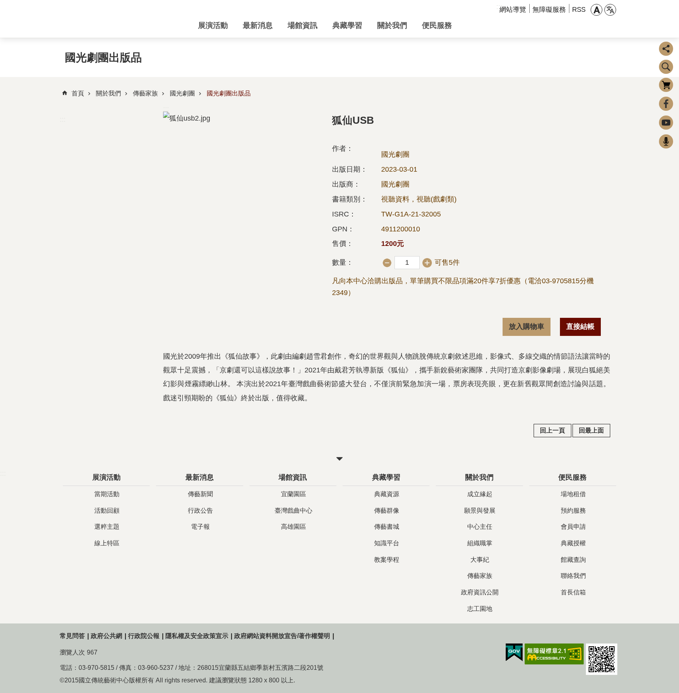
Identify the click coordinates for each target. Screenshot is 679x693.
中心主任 (479, 526)
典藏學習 (347, 25)
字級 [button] (596, 10)
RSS (578, 9)
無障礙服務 (549, 9)
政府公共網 (106, 635)
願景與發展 (479, 510)
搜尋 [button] (666, 67)
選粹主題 (106, 526)
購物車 (666, 85)
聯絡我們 (573, 575)
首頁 (78, 93)
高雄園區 (293, 526)
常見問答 (72, 635)
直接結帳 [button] (580, 326)
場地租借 (573, 494)
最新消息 (258, 25)
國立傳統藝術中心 (122, 19)
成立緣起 (479, 494)
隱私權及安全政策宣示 (196, 635)
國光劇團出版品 (229, 93)
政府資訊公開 (480, 592)
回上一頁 (552, 430)
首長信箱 (573, 592)
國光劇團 (182, 93)
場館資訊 (302, 25)
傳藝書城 (386, 526)
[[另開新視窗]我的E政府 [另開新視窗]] (514, 653)
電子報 (200, 526)
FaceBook (666, 104)
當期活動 (106, 494)
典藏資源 (386, 494)
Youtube (666, 123)
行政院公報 (144, 635)
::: (63, 119)
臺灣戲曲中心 (293, 510)
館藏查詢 (573, 559)
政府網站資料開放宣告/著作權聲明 (282, 635)
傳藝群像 (386, 510)
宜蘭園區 (293, 494)
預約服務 (573, 510)
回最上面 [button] (591, 430)
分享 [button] (666, 49)
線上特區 (106, 543)
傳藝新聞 (200, 494)
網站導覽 (512, 9)
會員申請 (573, 526)
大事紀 (479, 559)
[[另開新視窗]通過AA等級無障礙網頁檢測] (554, 654)
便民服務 (437, 25)
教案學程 (386, 559)
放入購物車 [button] (526, 326)
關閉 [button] (339, 459)
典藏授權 (573, 543)
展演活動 (213, 25)
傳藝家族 (145, 93)
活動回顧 (106, 510)
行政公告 (200, 510)
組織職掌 (479, 543)
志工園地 (479, 608)
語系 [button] (610, 10)
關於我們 (392, 25)
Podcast (666, 141)
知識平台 (386, 543)
